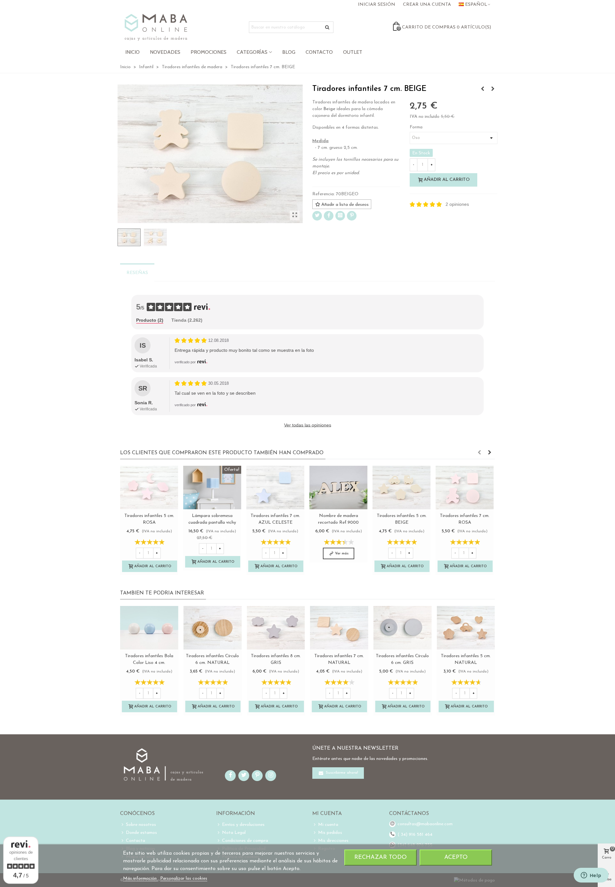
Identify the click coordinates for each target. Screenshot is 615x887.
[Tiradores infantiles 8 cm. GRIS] (276, 627)
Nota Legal (234, 832)
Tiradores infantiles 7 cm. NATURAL (339, 659)
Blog (288, 52)
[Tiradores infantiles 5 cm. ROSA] (149, 487)
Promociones (208, 52)
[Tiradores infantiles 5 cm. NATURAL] (466, 627)
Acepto (456, 857)
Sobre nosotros (141, 824)
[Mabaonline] (156, 27)
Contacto (319, 52)
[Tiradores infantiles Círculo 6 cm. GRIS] (402, 627)
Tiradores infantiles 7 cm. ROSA (464, 519)
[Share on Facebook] (328, 216)
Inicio (132, 52)
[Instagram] (340, 216)
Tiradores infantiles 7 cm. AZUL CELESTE (275, 519)
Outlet (352, 52)
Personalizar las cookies (183, 878)
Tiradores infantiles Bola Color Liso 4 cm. (149, 659)
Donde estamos (141, 832)
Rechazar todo (380, 857)
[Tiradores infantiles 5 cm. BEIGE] (401, 487)
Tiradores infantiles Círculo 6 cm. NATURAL (212, 659)
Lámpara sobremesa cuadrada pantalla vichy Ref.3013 (212, 522)
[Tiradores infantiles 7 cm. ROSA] (465, 487)
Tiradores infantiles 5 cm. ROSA (149, 519)
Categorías (252, 52)
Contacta (135, 840)
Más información (140, 878)
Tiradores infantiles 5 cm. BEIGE (402, 519)
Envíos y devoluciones (243, 824)
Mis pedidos (330, 832)
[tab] (149, 320)
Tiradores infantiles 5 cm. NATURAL (466, 659)
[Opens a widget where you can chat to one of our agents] (591, 876)
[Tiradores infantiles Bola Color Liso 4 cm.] (149, 627)
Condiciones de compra (245, 840)
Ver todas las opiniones (307, 425)
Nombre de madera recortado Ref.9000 (338, 519)
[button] (479, 453)
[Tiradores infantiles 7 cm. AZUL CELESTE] (492, 89)
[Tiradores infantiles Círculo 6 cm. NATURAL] (213, 627)
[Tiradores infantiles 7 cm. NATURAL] (482, 89)
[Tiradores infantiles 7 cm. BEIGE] (294, 215)
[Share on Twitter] (317, 216)
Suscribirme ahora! (341, 773)
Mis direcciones (333, 840)
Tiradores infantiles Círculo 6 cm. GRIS (402, 659)
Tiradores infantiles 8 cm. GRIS (276, 659)
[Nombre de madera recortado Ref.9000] (338, 487)
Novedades (165, 52)
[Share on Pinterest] (352, 216)
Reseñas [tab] (137, 272)
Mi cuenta (328, 824)
